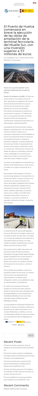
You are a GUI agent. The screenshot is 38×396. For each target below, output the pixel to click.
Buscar (31, 335)
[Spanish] (35, 3)
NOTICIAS (7, 60)
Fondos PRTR (29, 58)
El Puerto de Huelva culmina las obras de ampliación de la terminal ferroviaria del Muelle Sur (19, 347)
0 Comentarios (16, 60)
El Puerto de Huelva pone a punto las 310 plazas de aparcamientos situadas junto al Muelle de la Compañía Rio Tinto (17, 363)
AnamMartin (10, 58)
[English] (34, 3)
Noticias (24, 389)
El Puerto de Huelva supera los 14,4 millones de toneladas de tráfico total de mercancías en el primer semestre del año (19, 371)
